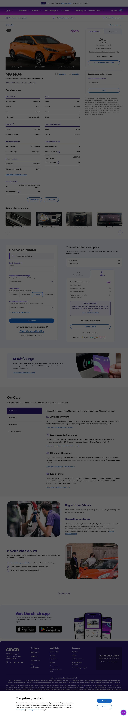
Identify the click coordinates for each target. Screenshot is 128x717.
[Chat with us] (124, 713)
